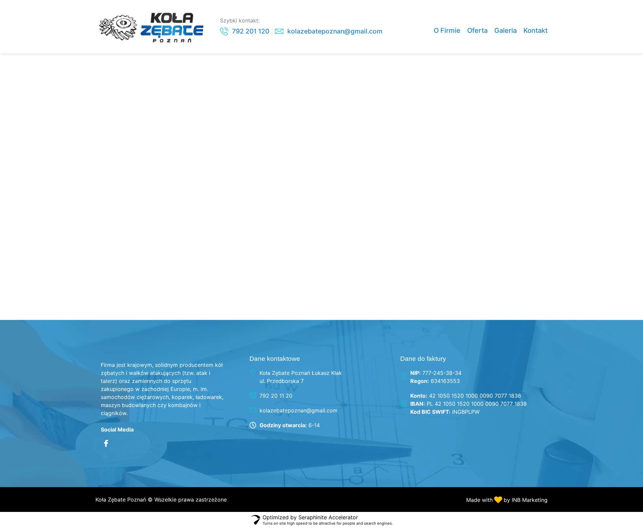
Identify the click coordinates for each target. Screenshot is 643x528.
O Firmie (447, 30)
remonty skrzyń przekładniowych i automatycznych (261, 281)
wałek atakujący (192, 157)
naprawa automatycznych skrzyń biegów (286, 87)
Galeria (505, 30)
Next (503, 309)
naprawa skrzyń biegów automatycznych (286, 249)
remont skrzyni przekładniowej (247, 226)
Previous (145, 309)
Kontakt (535, 30)
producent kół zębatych (220, 110)
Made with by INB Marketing (507, 500)
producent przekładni (212, 133)
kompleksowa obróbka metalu (245, 64)
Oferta (477, 30)
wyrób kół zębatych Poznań (235, 202)
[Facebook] (106, 444)
